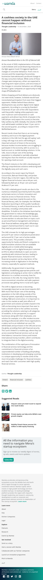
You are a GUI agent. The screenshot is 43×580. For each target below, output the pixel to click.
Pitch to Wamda (7, 558)
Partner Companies (8, 517)
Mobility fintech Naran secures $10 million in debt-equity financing (23, 425)
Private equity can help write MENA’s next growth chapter (26, 415)
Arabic (4, 30)
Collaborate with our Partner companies (16, 551)
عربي (39, 9)
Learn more (22, 501)
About (32, 3)
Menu (34, 9)
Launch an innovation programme (13, 555)
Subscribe (8, 460)
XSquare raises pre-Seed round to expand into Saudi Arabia (26, 405)
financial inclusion (16, 380)
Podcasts (5, 528)
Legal (3, 520)
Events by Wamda (8, 536)
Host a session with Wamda (11, 547)
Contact (38, 3)
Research (5, 532)
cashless (28, 380)
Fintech (5, 380)
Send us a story (7, 543)
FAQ (3, 513)
